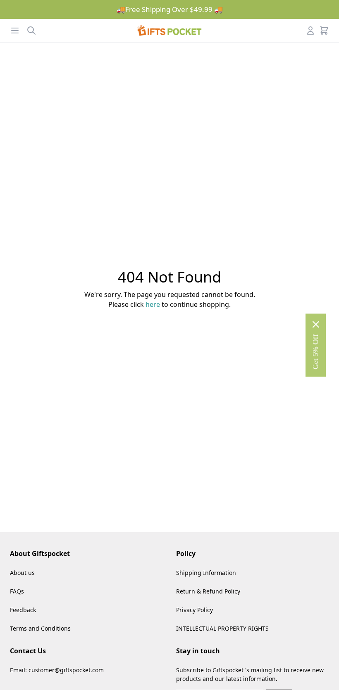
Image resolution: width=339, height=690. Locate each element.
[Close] (316, 324)
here (153, 304)
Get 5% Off (315, 351)
